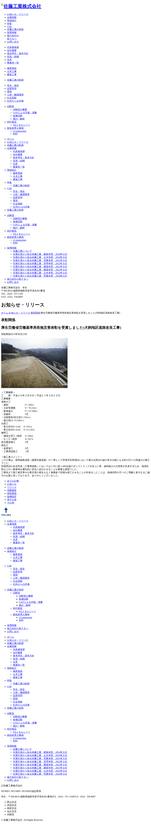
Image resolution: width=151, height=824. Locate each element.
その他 (10, 502)
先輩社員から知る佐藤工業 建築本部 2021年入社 (40, 269)
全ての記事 (13, 481)
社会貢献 (12, 98)
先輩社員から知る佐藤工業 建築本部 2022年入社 (40, 266)
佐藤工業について (22, 251)
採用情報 (12, 32)
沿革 (9, 59)
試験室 (10, 106)
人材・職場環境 (15, 94)
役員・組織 (13, 56)
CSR (9, 26)
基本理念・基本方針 (17, 53)
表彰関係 (35, 313)
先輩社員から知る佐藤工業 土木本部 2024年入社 (40, 257)
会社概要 (12, 50)
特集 (9, 23)
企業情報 (12, 17)
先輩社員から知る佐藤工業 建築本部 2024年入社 (40, 254)
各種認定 (12, 496)
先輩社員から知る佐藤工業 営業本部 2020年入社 (40, 276)
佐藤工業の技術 (15, 29)
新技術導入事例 (15, 128)
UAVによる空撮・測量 (25, 112)
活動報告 (12, 490)
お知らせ (12, 484)
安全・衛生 (13, 85)
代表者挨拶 (13, 47)
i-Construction (19, 131)
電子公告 (12, 499)
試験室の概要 (20, 109)
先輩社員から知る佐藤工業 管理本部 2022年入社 (40, 263)
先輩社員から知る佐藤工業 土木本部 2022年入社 (40, 273)
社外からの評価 (15, 101)
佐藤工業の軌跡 (15, 80)
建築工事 (12, 74)
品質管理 (12, 88)
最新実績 (12, 68)
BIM (15, 134)
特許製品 (12, 122)
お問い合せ (13, 42)
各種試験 (17, 115)
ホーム (10, 139)
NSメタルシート (21, 125)
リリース (12, 487)
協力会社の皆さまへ (17, 279)
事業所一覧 (13, 63)
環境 (9, 91)
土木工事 (12, 71)
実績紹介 (12, 20)
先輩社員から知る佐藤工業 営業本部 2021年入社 (40, 260)
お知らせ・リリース (17, 14)
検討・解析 (19, 119)
